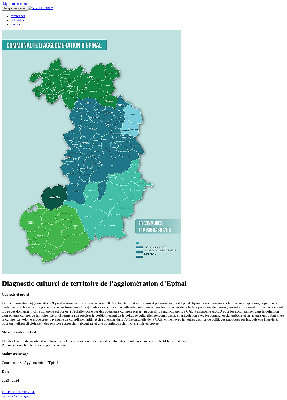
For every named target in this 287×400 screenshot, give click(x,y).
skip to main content (16, 4)
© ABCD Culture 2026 (18, 392)
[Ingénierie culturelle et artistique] (40, 8)
